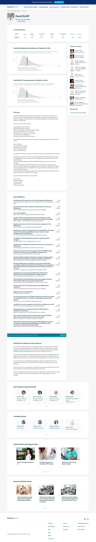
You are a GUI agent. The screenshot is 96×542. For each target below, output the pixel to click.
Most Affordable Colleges (30, 7)
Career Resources (54, 7)
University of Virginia (23, 19)
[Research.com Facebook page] (85, 519)
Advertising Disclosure (83, 523)
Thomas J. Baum (37, 426)
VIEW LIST (59, 2)
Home (8, 10)
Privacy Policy (81, 529)
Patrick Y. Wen (78, 50)
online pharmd (36, 367)
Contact (65, 523)
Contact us (62, 335)
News (49, 532)
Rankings (50, 523)
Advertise (65, 529)
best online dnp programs (32, 361)
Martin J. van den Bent (80, 91)
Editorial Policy (81, 526)
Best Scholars (74, 7)
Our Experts (51, 538)
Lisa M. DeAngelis (79, 102)
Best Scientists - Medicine (15, 10)
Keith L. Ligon (78, 74)
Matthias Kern (20, 426)
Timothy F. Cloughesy (80, 67)
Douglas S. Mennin (54, 426)
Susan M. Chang (79, 85)
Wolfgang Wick (69, 396)
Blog (49, 529)
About (49, 535)
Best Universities (84, 7)
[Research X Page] (88, 519)
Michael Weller (53, 396)
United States (21, 21)
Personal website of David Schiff (78, 112)
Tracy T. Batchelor (79, 61)
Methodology (51, 526)
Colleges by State (65, 7)
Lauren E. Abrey (79, 80)
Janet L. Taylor (69, 427)
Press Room (66, 526)
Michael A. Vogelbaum (80, 97)
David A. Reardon (79, 56)
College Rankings (43, 7)
